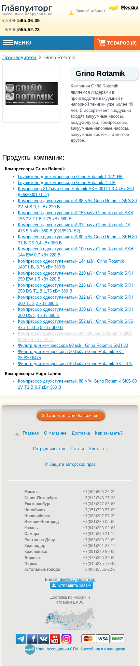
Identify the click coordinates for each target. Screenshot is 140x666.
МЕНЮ (22, 43)
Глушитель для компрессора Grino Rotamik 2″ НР (67, 182)
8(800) (22, 29)
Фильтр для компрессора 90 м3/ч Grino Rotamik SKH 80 (73, 345)
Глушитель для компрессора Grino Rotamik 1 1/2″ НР (70, 176)
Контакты (98, 448)
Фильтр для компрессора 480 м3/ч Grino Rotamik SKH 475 (75, 363)
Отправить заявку (74, 585)
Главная (31, 433)
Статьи (77, 448)
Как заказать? (108, 433)
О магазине (55, 433)
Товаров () (122, 43)
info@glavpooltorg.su (76, 579)
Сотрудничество (49, 448)
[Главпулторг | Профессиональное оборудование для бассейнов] (27, 11)
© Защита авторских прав (70, 464)
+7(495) (21, 20)
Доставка (81, 433)
